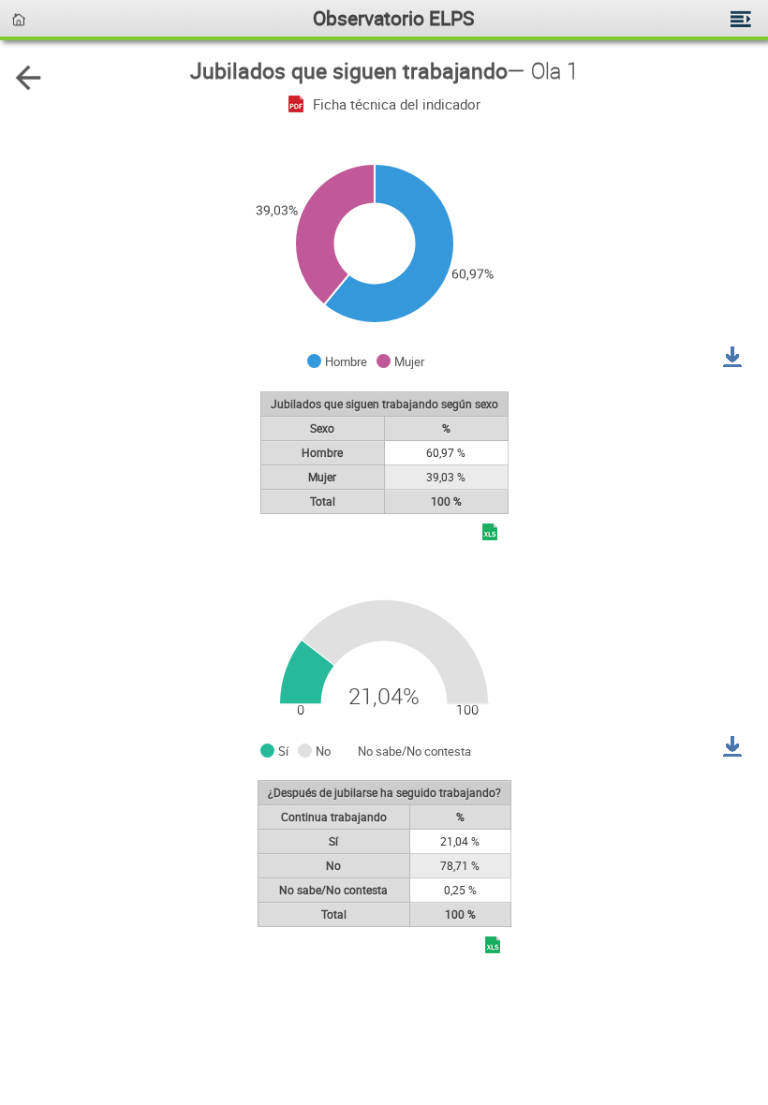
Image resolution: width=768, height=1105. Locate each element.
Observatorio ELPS (393, 17)
